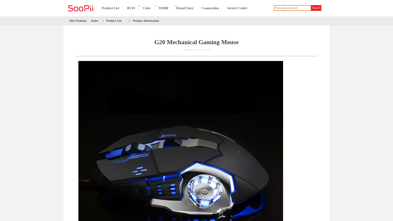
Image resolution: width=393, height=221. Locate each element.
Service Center (237, 8)
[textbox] (292, 8)
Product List (110, 8)
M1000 (163, 8)
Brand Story (185, 8)
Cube (147, 8)
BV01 (131, 8)
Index (94, 20)
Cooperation (210, 8)
